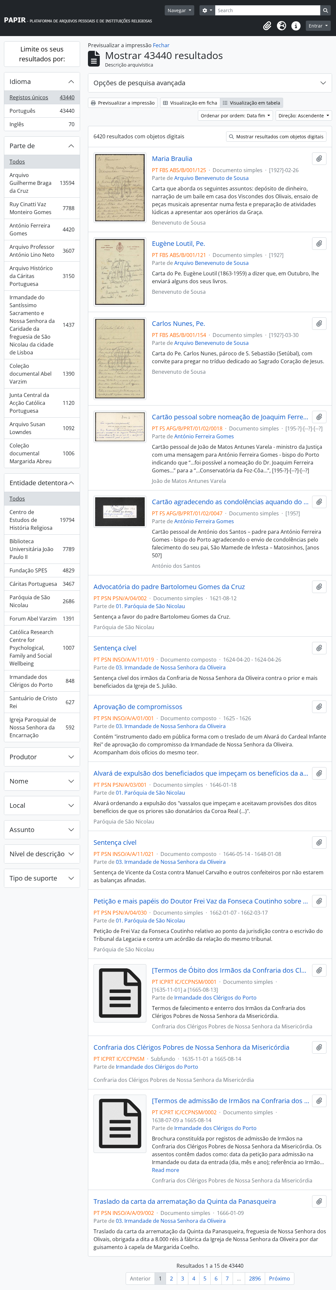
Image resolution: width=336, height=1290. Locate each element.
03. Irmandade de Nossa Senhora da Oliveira (171, 667)
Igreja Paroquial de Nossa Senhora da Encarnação (41, 727)
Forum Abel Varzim (41, 620)
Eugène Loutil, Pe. (178, 244)
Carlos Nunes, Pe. (178, 323)
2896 (255, 1278)
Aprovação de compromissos (138, 707)
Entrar (316, 26)
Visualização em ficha (193, 103)
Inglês (41, 126)
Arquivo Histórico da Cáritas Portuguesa (41, 276)
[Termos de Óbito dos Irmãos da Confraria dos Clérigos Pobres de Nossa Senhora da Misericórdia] (231, 970)
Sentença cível (115, 648)
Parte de (22, 145)
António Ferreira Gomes (41, 229)
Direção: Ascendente (302, 115)
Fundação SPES (41, 572)
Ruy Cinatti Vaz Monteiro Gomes (41, 208)
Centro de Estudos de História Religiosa (41, 519)
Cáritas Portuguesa (41, 585)
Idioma (20, 81)
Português (41, 112)
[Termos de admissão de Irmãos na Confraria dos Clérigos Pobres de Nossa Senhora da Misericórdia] (231, 1101)
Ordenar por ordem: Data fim (233, 115)
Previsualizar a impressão (126, 103)
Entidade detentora (39, 482)
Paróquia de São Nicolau (41, 601)
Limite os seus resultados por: (42, 54)
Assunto (22, 829)
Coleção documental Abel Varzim (41, 373)
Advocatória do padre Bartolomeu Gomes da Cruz (169, 587)
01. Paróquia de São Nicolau (150, 606)
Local (17, 805)
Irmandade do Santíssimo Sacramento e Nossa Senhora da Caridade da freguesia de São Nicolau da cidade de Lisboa (41, 325)
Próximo (279, 1278)
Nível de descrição (37, 853)
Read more (165, 1170)
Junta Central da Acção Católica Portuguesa (41, 402)
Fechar (161, 45)
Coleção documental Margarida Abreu (41, 453)
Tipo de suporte (33, 878)
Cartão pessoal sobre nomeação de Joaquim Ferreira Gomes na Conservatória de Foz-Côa (231, 417)
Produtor (23, 756)
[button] (267, 26)
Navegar (177, 10)
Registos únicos (41, 99)
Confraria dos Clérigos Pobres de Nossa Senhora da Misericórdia (191, 1047)
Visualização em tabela (254, 103)
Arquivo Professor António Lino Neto (41, 250)
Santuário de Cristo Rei (41, 702)
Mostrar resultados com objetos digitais (279, 136)
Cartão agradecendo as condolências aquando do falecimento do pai (231, 502)
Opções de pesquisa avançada (139, 82)
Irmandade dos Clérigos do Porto (41, 680)
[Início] (81, 18)
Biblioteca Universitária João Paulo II (41, 549)
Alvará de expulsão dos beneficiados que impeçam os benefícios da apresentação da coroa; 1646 (201, 773)
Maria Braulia (172, 159)
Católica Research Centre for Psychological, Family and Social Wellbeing (41, 647)
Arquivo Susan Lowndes (41, 428)
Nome (19, 781)
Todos (17, 161)
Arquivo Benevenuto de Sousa (211, 178)
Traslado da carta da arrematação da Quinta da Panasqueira (185, 1201)
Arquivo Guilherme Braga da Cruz (41, 182)
